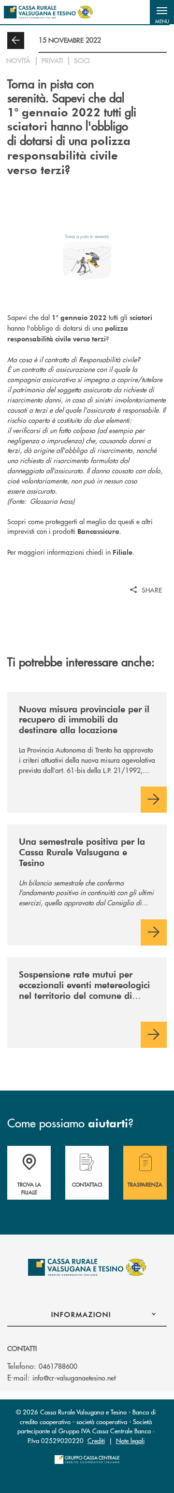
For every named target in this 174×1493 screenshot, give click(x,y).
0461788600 (58, 1366)
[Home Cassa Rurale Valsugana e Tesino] (48, 12)
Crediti (96, 1440)
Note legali (130, 1440)
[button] (162, 12)
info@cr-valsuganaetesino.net (74, 1377)
